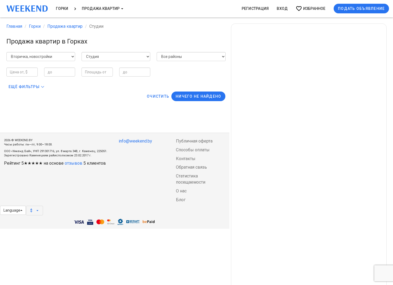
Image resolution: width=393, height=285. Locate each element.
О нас (181, 190)
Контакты (185, 158)
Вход (282, 8)
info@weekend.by (135, 141)
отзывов (73, 163)
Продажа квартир (101, 8)
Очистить (158, 96)
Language (11, 210)
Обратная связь (191, 167)
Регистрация (255, 8)
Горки (62, 8)
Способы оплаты (193, 149)
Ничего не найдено (198, 96)
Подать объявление (361, 8)
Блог (181, 199)
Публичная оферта (194, 141)
